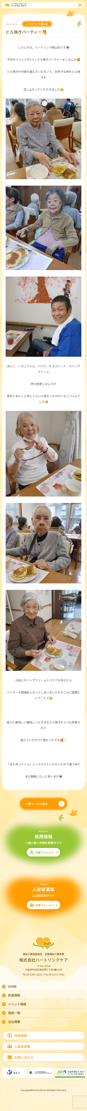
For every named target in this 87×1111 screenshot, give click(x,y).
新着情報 (14, 995)
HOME (12, 986)
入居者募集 (22, 1046)
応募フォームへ (44, 852)
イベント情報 (17, 1004)
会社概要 (14, 1021)
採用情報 (20, 1035)
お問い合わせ (24, 1057)
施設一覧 (14, 1013)
